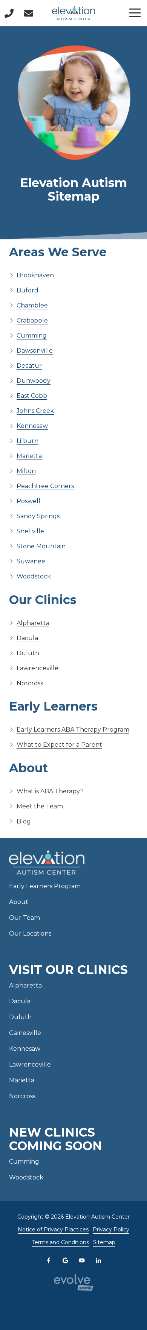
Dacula (27, 638)
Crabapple (32, 320)
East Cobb (32, 395)
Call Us (9, 13)
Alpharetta (33, 623)
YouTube (81, 1260)
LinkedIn (98, 1260)
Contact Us (28, 13)
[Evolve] (74, 1282)
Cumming (32, 335)
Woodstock (34, 576)
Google (65, 1260)
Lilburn (27, 440)
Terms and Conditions (60, 1242)
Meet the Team (40, 806)
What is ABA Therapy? (50, 791)
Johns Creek (35, 410)
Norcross (30, 683)
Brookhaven (35, 275)
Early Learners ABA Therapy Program (73, 729)
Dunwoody (34, 380)
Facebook (48, 1260)
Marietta (29, 456)
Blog (24, 821)
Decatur (29, 365)
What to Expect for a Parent (59, 744)
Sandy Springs (38, 516)
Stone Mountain (41, 546)
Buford (27, 290)
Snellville (30, 531)
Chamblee (32, 305)
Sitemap (104, 1242)
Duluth (28, 653)
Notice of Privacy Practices (53, 1229)
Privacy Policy (111, 1229)
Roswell (28, 501)
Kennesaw (32, 425)
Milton (26, 471)
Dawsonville (35, 350)
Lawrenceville (37, 668)
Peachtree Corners (45, 486)
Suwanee (31, 561)
